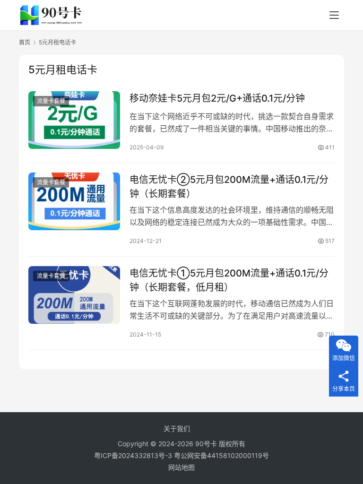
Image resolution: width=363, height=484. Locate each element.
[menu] (334, 15)
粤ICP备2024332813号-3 (134, 455)
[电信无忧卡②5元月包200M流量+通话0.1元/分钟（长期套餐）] (74, 201)
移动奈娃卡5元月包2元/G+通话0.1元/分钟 (217, 98)
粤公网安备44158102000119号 (221, 455)
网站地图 (181, 467)
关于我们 (177, 428)
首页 (24, 42)
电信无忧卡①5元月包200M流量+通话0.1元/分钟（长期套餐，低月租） (229, 280)
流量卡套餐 (51, 100)
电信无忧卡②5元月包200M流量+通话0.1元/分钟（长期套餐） (229, 186)
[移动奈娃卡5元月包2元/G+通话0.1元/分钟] (74, 119)
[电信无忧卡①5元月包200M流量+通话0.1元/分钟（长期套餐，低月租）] (74, 294)
